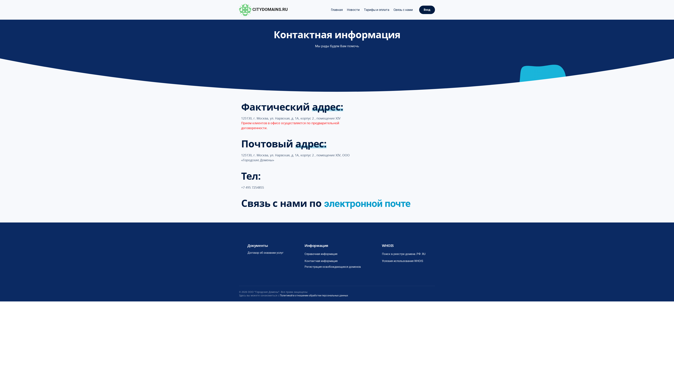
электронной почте (367, 203)
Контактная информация (321, 261)
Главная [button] (337, 10)
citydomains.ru (269, 9)
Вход (427, 9)
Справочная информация (321, 254)
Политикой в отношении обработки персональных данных (314, 295)
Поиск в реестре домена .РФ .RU (403, 254)
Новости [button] (353, 10)
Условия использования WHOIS (402, 261)
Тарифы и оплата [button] (376, 10)
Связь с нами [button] (403, 10)
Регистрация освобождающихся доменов (333, 266)
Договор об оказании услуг (265, 252)
